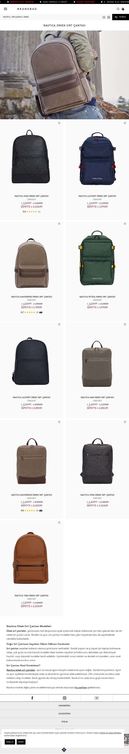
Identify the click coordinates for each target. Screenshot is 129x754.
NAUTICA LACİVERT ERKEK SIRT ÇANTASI (97, 196)
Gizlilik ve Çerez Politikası (110, 733)
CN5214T (31, 199)
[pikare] (64, 749)
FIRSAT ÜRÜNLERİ (76, 2)
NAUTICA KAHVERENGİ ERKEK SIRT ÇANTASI (31, 297)
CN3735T (31, 300)
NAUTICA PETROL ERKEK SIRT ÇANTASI (97, 297)
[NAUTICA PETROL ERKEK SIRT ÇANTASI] (97, 257)
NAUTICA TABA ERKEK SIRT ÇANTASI (31, 596)
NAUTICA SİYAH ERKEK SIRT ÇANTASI (31, 196)
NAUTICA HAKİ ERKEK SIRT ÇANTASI (97, 397)
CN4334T (97, 199)
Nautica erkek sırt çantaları (20, 670)
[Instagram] (64, 698)
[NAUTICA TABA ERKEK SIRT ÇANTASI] (31, 556)
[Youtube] (97, 698)
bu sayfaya (81, 687)
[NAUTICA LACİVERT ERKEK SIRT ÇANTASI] (97, 156)
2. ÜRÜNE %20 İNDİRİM (107, 2)
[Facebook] (32, 698)
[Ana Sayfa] (27, 9)
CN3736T (97, 401)
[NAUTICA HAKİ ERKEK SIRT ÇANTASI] (97, 358)
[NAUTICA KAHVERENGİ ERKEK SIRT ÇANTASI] (31, 257)
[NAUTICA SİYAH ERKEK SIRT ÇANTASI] (31, 156)
